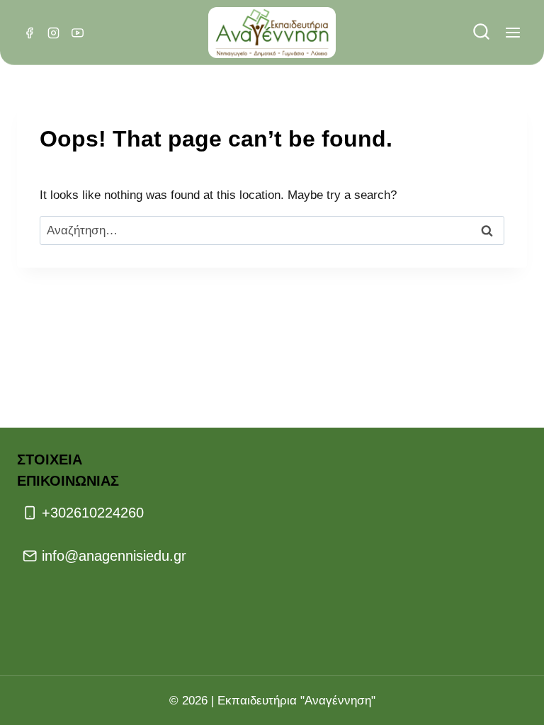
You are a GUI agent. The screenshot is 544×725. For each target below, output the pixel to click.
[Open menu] (512, 32)
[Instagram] (53, 33)
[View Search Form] (481, 32)
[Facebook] (29, 33)
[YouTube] (77, 33)
